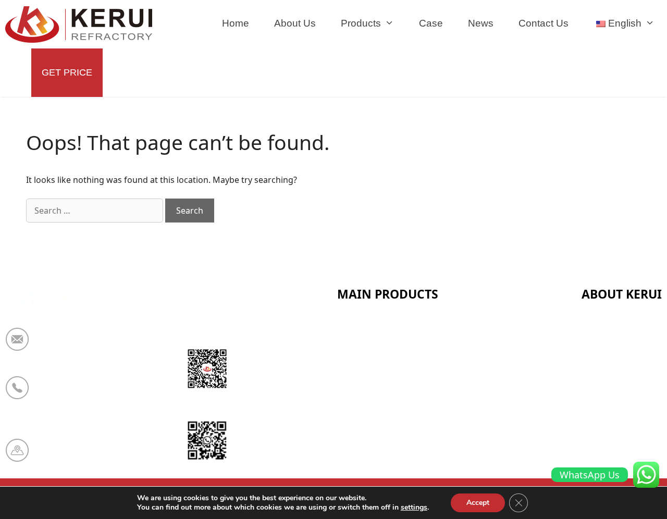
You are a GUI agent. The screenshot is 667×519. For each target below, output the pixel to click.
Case (431, 23)
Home (235, 23)
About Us (295, 23)
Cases (594, 432)
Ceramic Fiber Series (382, 330)
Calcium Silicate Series (386, 356)
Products (361, 23)
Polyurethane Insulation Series (405, 432)
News (480, 23)
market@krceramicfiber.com (101, 346)
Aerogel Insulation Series (392, 458)
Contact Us (543, 23)
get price (67, 72)
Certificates (607, 356)
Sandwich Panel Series (386, 381)
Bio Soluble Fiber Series (389, 407)
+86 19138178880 (77, 394)
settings (414, 507)
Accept (477, 503)
